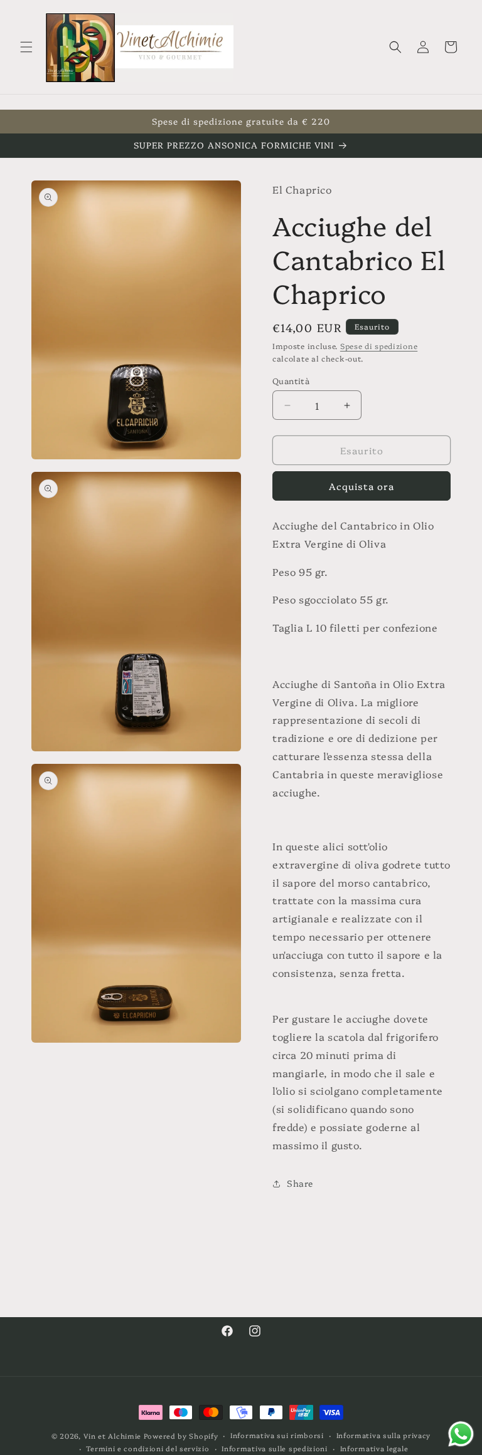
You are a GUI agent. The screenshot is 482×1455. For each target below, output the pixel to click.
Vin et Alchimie (113, 1436)
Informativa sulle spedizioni (275, 1448)
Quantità (290, 380)
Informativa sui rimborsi (277, 1435)
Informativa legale (374, 1448)
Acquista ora (361, 486)
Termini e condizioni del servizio (147, 1448)
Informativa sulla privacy (383, 1435)
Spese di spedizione (378, 345)
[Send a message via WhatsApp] (461, 1434)
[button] (26, 47)
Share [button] (300, 1183)
